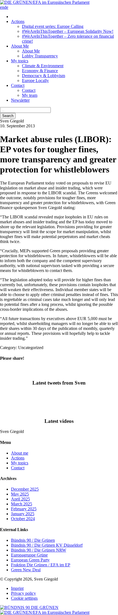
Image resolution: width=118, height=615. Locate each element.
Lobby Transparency (40, 56)
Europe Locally (35, 80)
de (6, 7)
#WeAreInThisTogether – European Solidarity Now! (67, 31)
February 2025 (23, 508)
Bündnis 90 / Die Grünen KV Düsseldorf (47, 545)
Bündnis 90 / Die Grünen (33, 540)
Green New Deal (26, 569)
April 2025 (20, 499)
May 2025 (20, 494)
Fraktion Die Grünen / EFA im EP (40, 565)
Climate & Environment (42, 65)
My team (29, 95)
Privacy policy (23, 593)
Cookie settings (24, 598)
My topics (19, 60)
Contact (17, 85)
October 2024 (23, 518)
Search (7, 116)
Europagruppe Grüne (29, 555)
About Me (20, 46)
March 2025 (21, 504)
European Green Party (30, 560)
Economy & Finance (40, 70)
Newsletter (20, 100)
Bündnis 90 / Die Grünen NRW (38, 550)
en (2, 7)
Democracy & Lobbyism (43, 75)
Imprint (17, 588)
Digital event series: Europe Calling (52, 26)
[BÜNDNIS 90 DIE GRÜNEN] (29, 607)
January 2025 (22, 513)
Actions (17, 21)
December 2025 (25, 489)
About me (19, 453)
